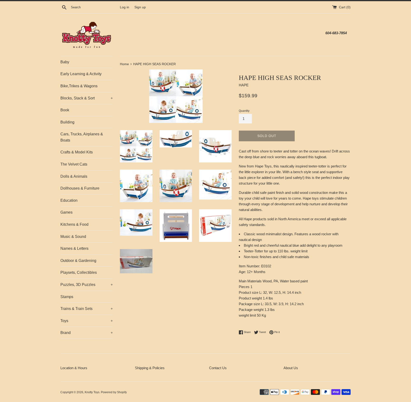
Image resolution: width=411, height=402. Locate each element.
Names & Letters (74, 248)
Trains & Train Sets (86, 309)
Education (69, 200)
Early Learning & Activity (81, 74)
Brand (86, 333)
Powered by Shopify (114, 392)
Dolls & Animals (73, 176)
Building (67, 122)
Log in (124, 7)
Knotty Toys (92, 392)
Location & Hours (73, 368)
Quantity (244, 111)
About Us (291, 368)
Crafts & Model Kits (76, 152)
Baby (64, 62)
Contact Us (218, 368)
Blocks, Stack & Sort (86, 98)
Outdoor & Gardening (78, 261)
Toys (86, 321)
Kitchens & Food (74, 224)
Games (66, 212)
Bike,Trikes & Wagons (79, 86)
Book (64, 110)
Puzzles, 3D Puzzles (86, 285)
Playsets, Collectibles (78, 272)
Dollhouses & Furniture (79, 188)
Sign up (140, 7)
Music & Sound (73, 237)
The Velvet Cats (73, 164)
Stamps (66, 297)
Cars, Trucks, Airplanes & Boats (81, 137)
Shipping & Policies (150, 368)
